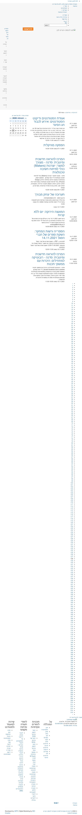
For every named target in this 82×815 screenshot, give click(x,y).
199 (72, 680)
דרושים (46, 749)
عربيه (65, 21)
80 (72, 443)
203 (72, 688)
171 (72, 624)
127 (72, 537)
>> (11, 118)
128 (72, 539)
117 (72, 517)
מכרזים (46, 751)
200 (72, 682)
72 (72, 427)
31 (72, 345)
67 (72, 417)
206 (72, 694)
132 (72, 547)
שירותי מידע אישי (61, 17)
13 (72, 309)
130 (72, 543)
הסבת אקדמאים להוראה (33, 768)
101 (72, 485)
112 (72, 507)
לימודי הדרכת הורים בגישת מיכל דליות (21, 758)
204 (72, 690)
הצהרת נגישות (62, 12)
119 (72, 521)
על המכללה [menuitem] (48, 723)
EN (66, 23)
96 (72, 475)
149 (72, 581)
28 (72, 339)
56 (72, 395)
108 (72, 499)
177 (72, 636)
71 (72, 425)
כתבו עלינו (46, 740)
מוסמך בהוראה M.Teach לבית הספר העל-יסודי (33, 758)
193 (72, 668)
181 (72, 644)
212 (72, 706)
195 (72, 672)
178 (72, 638)
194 (72, 670)
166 (72, 615)
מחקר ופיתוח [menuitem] (5, 90)
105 (72, 493)
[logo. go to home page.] (66, 30)
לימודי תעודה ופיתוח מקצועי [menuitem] (5, 79)
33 (72, 349)
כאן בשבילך (46, 736)
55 (72, 393)
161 (72, 605)
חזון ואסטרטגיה (44, 729)
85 (72, 453)
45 (72, 373)
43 (72, 369)
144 (72, 571)
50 (72, 383)
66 (72, 415)
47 (72, 377)
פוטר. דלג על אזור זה (76, 717)
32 (72, 347)
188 (72, 658)
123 (72, 529)
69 (72, 421)
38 (72, 359)
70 (72, 423)
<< (26, 118)
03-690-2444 (68, 725)
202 (72, 686)
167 (72, 617)
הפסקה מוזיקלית (54, 145)
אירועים (68, 112)
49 (72, 381)
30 (72, 343)
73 (72, 429)
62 (72, 407)
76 (72, 435)
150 (72, 583)
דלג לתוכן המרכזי (73, 1)
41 (72, 365)
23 (72, 329)
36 (72, 355)
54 (72, 391)
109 (72, 501)
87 (72, 457)
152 (72, 587)
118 (72, 519)
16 (72, 315)
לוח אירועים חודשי (45, 755)
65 (72, 413)
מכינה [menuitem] (5, 105)
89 (72, 461)
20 (72, 323)
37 (72, 357)
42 (72, 367)
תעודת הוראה (34, 785)
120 (72, 523)
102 (72, 487)
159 (72, 601)
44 (72, 371)
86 (72, 455)
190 (72, 662)
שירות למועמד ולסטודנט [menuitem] (9, 724)
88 (72, 459)
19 (72, 321)
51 (72, 385)
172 (72, 626)
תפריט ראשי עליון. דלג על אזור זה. (62, 4)
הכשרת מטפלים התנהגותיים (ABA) (19, 788)
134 (72, 551)
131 (72, 545)
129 (72, 541)
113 (72, 509)
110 (72, 503)
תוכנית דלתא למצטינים (33, 790)
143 (72, 569)
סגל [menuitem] (65, 6)
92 (72, 467)
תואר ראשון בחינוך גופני (34, 747)
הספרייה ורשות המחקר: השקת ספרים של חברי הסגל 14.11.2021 (50, 234)
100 (72, 483)
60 (72, 403)
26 (72, 335)
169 (72, 620)
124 (72, 531)
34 (72, 351)
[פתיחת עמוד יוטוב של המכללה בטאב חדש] (56, 803)
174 (72, 630)
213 (72, 708)
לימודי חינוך (34, 795)
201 (72, 684)
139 (72, 561)
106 (72, 495)
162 (72, 607)
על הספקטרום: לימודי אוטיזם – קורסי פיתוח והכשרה (19, 745)
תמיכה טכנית (8, 747)
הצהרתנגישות (75, 5)
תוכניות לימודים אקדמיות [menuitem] (35, 724)
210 (72, 702)
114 (72, 511)
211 (72, 704)
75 (72, 433)
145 (72, 573)
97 (72, 477)
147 (72, 577)
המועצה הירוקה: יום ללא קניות (49, 213)
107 (72, 497)
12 (72, 307)
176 (72, 634)
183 (72, 648)
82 (72, 447)
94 (72, 471)
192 (72, 666)
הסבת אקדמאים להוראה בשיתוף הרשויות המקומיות (33, 777)
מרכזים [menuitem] (4, 98)
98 (72, 479)
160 (72, 603)
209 (72, 700)
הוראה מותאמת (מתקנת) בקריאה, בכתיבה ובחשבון (20, 770)
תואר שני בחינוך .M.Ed (33, 740)
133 (72, 549)
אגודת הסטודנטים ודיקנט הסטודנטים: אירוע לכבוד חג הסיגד (49, 121)
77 (72, 437)
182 (72, 646)
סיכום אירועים (45, 746)
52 (72, 387)
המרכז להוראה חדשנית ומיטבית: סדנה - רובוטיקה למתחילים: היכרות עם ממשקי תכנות (48, 259)
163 (72, 609)
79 (72, 441)
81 (72, 445)
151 (72, 585)
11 (72, 305)
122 (72, 527)
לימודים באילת (33, 799)
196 (72, 674)
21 (72, 325)
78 (72, 439)
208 (72, 698)
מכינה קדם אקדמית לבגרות (20, 780)
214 (72, 710)
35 (72, 353)
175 (72, 632)
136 (72, 555)
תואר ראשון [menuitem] (5, 52)
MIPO (16, 811)
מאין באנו (46, 733)
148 (72, 579)
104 (72, 491)
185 (72, 652)
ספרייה (65, 15)
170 (72, 622)
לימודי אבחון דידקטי (21, 735)
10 (72, 303)
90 (72, 463)
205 (72, 692)
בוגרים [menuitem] (64, 10)
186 (72, 654)
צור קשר (64, 19)
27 (72, 337)
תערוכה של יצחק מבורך (50, 194)
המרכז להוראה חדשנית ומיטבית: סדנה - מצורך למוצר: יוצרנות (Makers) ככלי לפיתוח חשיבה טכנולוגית (49, 165)
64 (72, 411)
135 (72, 553)
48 (72, 379)
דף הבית (74, 112)
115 (72, 513)
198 (72, 678)
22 (72, 327)
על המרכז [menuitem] (5, 43)
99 (72, 481)
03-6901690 (59, 723)
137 (72, 557)
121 (72, 525)
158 (72, 599)
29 (72, 341)
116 (72, 515)
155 (72, 593)
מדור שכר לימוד (8, 742)
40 (72, 363)
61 (72, 405)
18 (72, 319)
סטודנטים (64, 8)
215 (72, 712)
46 (72, 375)
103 (72, 489)
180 (72, 642)
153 (72, 589)
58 (72, 399)
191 (72, 664)
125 (72, 533)
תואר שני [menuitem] (5, 61)
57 (72, 397)
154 (72, 591)
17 (72, 317)
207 (72, 696)
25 (72, 333)
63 (72, 409)
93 (72, 469)
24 (72, 331)
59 (72, 401)
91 (72, 465)
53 (72, 389)
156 (72, 595)
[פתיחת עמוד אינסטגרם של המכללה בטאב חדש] (54, 803)
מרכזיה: (74, 725)
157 (72, 597)
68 (72, 419)
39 (72, 361)
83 (72, 449)
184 (72, 650)
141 (72, 565)
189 (72, 660)
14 (72, 311)
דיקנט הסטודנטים (7, 753)
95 (72, 473)
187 (72, 656)
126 (72, 535)
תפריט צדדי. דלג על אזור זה (20, 115)
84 (72, 451)
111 (72, 505)
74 (72, 431)
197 (72, 676)
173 (72, 628)
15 (72, 313)
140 (72, 563)
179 (72, 640)
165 (72, 613)
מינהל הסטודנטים (7, 737)
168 (72, 619)
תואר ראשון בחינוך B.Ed (34, 733)
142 (72, 567)
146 (72, 575)
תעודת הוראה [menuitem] (5, 68)
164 (72, 611)
